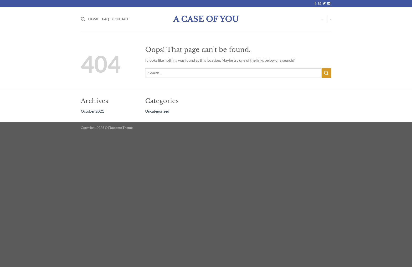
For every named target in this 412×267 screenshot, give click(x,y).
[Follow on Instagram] (319, 3)
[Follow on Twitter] (324, 3)
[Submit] (326, 72)
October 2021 (92, 111)
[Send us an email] (328, 3)
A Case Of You (206, 19)
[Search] (83, 19)
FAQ (105, 19)
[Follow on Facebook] (315, 3)
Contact (120, 19)
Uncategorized (157, 111)
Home (93, 19)
